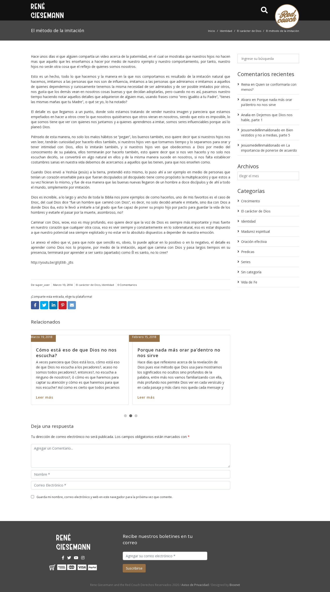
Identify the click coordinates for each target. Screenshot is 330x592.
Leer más (116, 397)
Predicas (247, 251)
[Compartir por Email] (72, 305)
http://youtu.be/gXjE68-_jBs (52, 262)
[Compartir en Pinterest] (62, 305)
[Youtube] (76, 558)
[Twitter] (69, 558)
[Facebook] (63, 558)
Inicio (211, 31)
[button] (125, 415)
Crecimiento (250, 201)
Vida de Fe (249, 282)
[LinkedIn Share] (53, 305)
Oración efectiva (254, 241)
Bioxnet (235, 585)
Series (246, 262)
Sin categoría (251, 272)
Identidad (226, 31)
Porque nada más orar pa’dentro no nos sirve (48, 352)
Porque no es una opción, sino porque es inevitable (143, 352)
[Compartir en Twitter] (44, 305)
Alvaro (246, 99)
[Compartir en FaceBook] (35, 305)
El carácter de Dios (249, 31)
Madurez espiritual (255, 231)
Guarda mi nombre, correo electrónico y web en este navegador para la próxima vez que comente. (104, 497)
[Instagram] (83, 558)
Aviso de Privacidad (195, 585)
